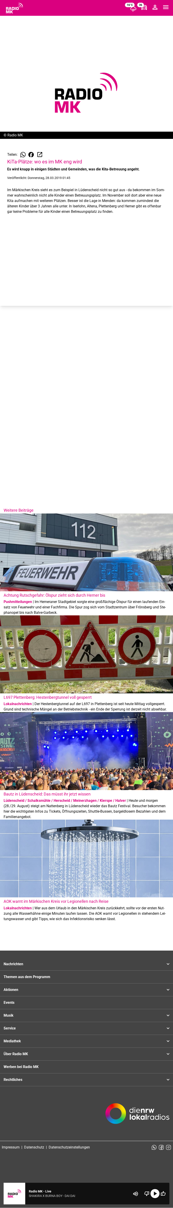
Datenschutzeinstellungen (69, 1147)
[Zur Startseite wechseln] (14, 8)
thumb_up (163, 1193)
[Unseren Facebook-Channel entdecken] (161, 1147)
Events (9, 1002)
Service (10, 1028)
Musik (9, 1015)
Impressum (11, 1147)
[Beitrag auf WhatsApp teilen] (23, 154)
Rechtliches (13, 1079)
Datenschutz (34, 1147)
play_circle (155, 1193)
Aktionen (11, 990)
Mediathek (12, 1041)
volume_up (135, 1194)
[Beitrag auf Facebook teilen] (31, 154)
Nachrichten (13, 964)
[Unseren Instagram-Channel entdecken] (168, 1147)
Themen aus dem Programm (27, 977)
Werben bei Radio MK (21, 1067)
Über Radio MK (16, 1054)
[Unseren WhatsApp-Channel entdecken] (154, 1147)
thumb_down (147, 1193)
